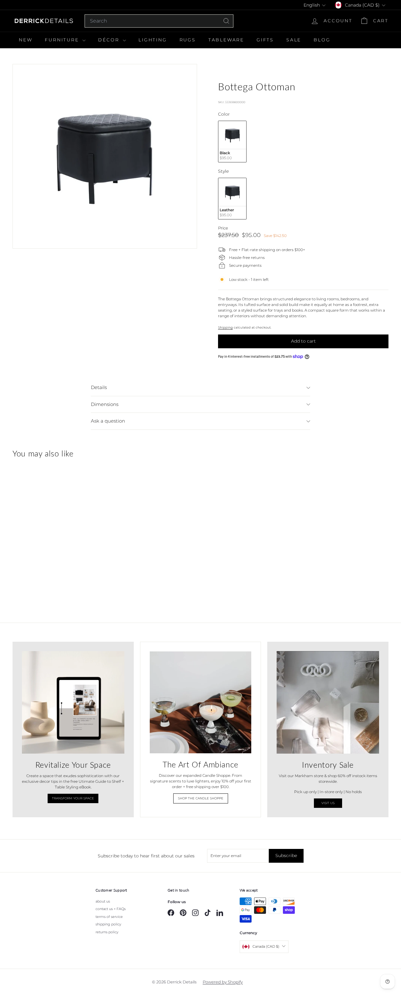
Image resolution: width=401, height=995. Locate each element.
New (25, 40)
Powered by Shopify (223, 981)
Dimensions (104, 404)
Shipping (225, 327)
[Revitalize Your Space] (73, 702)
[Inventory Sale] (328, 702)
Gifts (265, 40)
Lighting (152, 40)
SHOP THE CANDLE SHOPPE (200, 798)
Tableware (226, 40)
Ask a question (108, 421)
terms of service (109, 916)
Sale (293, 40)
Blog (322, 40)
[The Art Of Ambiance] (201, 702)
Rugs (188, 40)
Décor (109, 40)
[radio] (232, 141)
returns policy (107, 932)
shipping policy (108, 924)
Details (99, 387)
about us (103, 901)
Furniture (63, 40)
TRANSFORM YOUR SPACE (73, 798)
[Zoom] (105, 156)
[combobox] (159, 21)
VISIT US (328, 803)
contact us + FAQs (111, 909)
